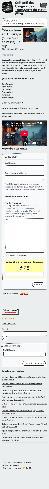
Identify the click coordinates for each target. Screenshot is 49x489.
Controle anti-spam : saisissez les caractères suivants (24, 262)
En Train (14, 21)
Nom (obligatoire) (10, 163)
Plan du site (6, 468)
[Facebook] (5, 55)
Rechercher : (6, 329)
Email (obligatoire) (9, 350)
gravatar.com (28, 187)
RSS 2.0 (28, 468)
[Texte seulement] (46, 60)
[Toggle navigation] (44, 5)
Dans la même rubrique (13, 371)
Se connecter (17, 468)
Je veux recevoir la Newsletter (16, 256)
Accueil (6, 21)
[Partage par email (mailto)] (3, 55)
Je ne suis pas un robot (12, 346)
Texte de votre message (13, 203)
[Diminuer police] (42, 60)
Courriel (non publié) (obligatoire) (16, 173)
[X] (12, 55)
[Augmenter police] (39, 60)
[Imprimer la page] (10, 55)
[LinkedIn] (8, 55)
